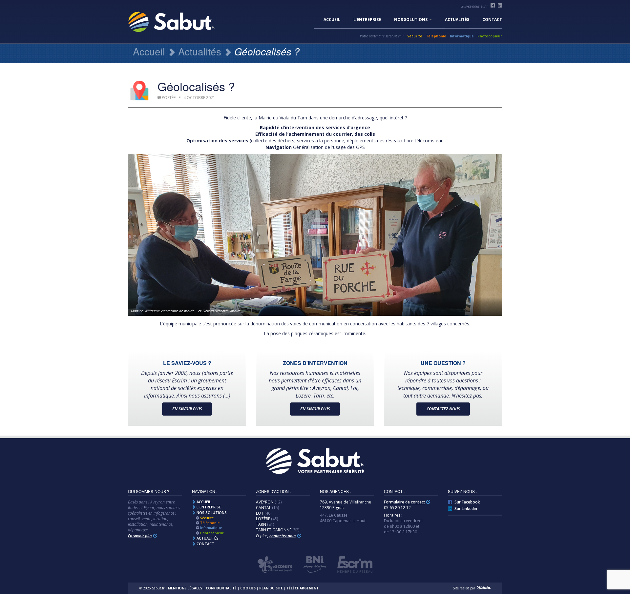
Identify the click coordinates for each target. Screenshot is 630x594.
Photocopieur (489, 36)
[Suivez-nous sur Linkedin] (500, 5)
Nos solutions (411, 19)
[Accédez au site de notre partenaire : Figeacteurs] (275, 564)
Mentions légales (185, 588)
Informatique (462, 36)
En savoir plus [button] (187, 409)
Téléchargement (302, 588)
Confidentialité (221, 588)
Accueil (332, 19)
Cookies (248, 588)
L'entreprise (208, 506)
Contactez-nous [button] (443, 409)
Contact (492, 19)
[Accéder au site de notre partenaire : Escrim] (354, 564)
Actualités (457, 19)
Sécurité (414, 36)
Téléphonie (436, 36)
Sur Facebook (467, 502)
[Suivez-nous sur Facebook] (493, 5)
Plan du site (271, 588)
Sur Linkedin (465, 508)
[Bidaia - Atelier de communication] (483, 588)
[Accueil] (315, 462)
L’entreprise (367, 19)
